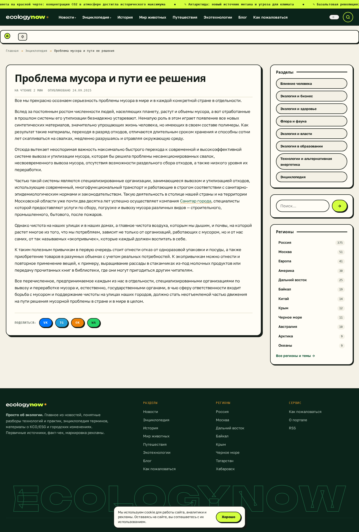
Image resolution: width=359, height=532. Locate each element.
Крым (221, 444)
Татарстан (224, 461)
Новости (67, 17)
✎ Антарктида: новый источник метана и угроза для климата (244, 4)
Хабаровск (225, 469)
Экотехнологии (218, 17)
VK (45, 322)
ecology (25, 17)
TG (62, 322)
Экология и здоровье (298, 109)
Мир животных (152, 17)
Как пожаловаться (270, 17)
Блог (242, 17)
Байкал (222, 436)
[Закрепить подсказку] (22, 37)
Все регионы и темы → (295, 356)
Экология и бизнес (296, 96)
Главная (12, 51)
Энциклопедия (96, 17)
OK (77, 322)
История (125, 17)
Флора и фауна (293, 121)
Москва (222, 420)
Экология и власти (296, 134)
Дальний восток (230, 428)
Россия (222, 412)
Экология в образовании (301, 146)
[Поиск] (348, 17)
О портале (298, 420)
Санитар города (195, 201)
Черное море (228, 452)
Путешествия (185, 17)
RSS (292, 428)
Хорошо (228, 517)
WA (94, 322)
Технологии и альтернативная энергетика (306, 161)
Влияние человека (296, 83)
